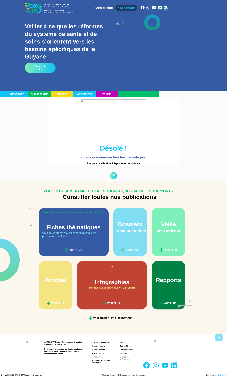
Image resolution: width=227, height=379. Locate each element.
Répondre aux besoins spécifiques (101, 361)
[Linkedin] (160, 8)
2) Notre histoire (98, 346)
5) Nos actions (98, 357)
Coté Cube (222, 375)
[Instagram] (148, 8)
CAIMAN (123, 353)
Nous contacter (126, 8)
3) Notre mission (98, 350)
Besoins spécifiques (124, 358)
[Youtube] (154, 8)
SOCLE (123, 342)
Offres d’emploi (104, 8)
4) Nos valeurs (98, 353)
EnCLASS (124, 346)
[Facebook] (142, 8)
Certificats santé (126, 350)
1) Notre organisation (100, 342)
